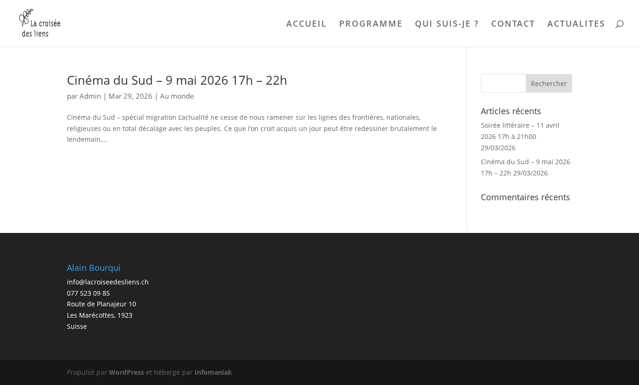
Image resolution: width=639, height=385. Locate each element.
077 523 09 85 (88, 293)
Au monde (177, 96)
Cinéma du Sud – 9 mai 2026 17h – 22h (177, 80)
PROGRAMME (371, 24)
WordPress (126, 372)
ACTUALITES (576, 24)
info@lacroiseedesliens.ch (108, 281)
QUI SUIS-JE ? (447, 24)
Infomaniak (213, 372)
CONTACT (513, 24)
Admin (90, 96)
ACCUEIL (306, 24)
